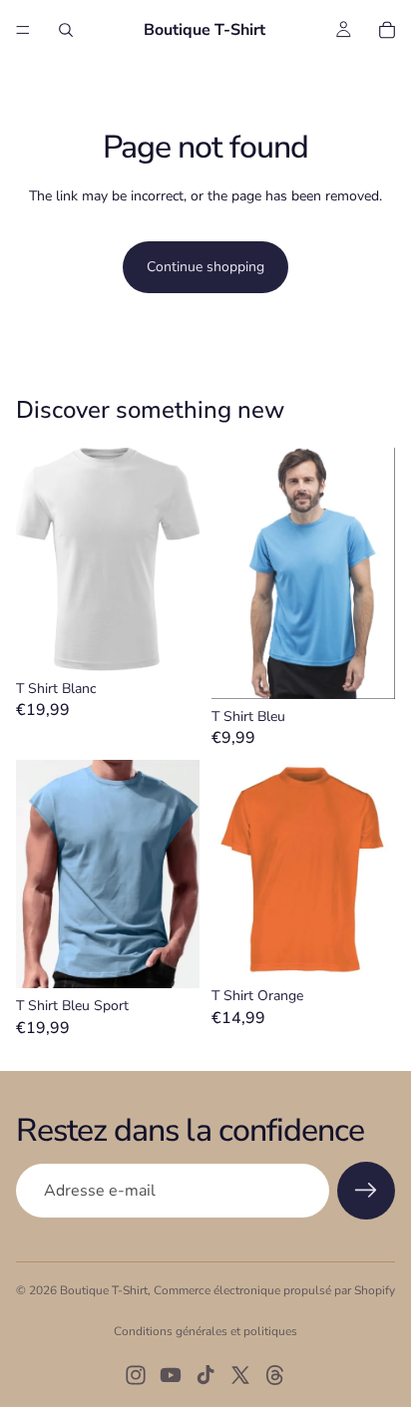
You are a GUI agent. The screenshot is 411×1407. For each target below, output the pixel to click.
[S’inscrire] (366, 1191)
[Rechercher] (66, 30)
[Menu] (23, 30)
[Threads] (275, 1375)
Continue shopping (205, 266)
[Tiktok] (205, 1375)
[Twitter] (240, 1375)
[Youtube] (171, 1375)
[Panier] (387, 30)
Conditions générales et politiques (205, 1331)
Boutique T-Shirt (104, 1290)
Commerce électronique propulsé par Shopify (274, 1290)
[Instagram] (136, 1375)
